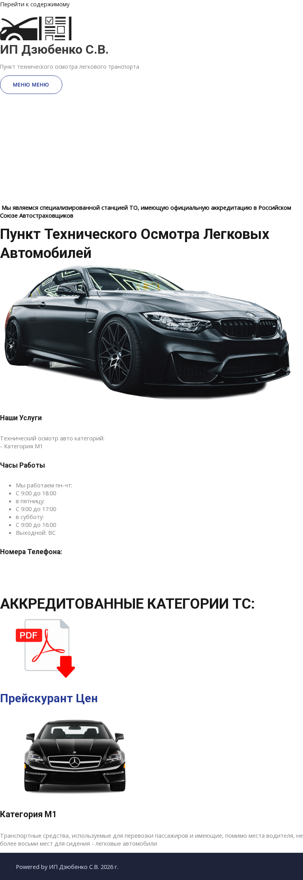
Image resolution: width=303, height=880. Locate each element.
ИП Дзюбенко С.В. (54, 49)
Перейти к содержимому (34, 4)
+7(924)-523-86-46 (51, 575)
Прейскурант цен (49, 698)
